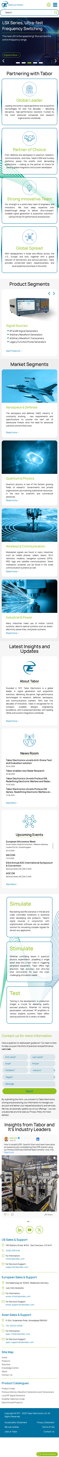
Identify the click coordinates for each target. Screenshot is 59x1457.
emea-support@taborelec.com (20, 1304)
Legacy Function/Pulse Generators (28, 341)
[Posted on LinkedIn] (38, 1139)
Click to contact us (49, 1454)
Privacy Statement (45, 1422)
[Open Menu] (55, 5)
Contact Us (7, 1374)
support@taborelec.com (17, 1267)
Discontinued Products (12, 1402)
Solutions (6, 1364)
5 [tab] (40, 63)
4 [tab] (34, 63)
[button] (2, 1176)
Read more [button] (9, 1152)
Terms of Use (48, 1427)
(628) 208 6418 (13, 1250)
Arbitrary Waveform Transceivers (27, 338)
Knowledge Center (10, 1367)
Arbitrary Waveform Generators (26, 334)
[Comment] (11, 1214)
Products (6, 1360)
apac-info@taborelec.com (18, 1334)
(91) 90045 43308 (14, 1325)
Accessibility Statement (16, 1422)
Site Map (7, 1352)
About (4, 1371)
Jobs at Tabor (11, 1431)
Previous (3, 61)
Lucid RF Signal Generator (13, 1395)
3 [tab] (28, 63)
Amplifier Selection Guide (13, 1399)
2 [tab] (23, 63)
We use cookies (12, 1427)
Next (55, 61)
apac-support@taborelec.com (20, 1342)
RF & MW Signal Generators (24, 331)
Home (4, 1357)
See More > (12, 803)
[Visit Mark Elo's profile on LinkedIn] (6, 1139)
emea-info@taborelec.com (18, 1296)
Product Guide (8, 1388)
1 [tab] (17, 63)
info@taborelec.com (15, 1258)
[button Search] (56, 12)
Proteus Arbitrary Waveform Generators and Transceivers (28, 1392)
